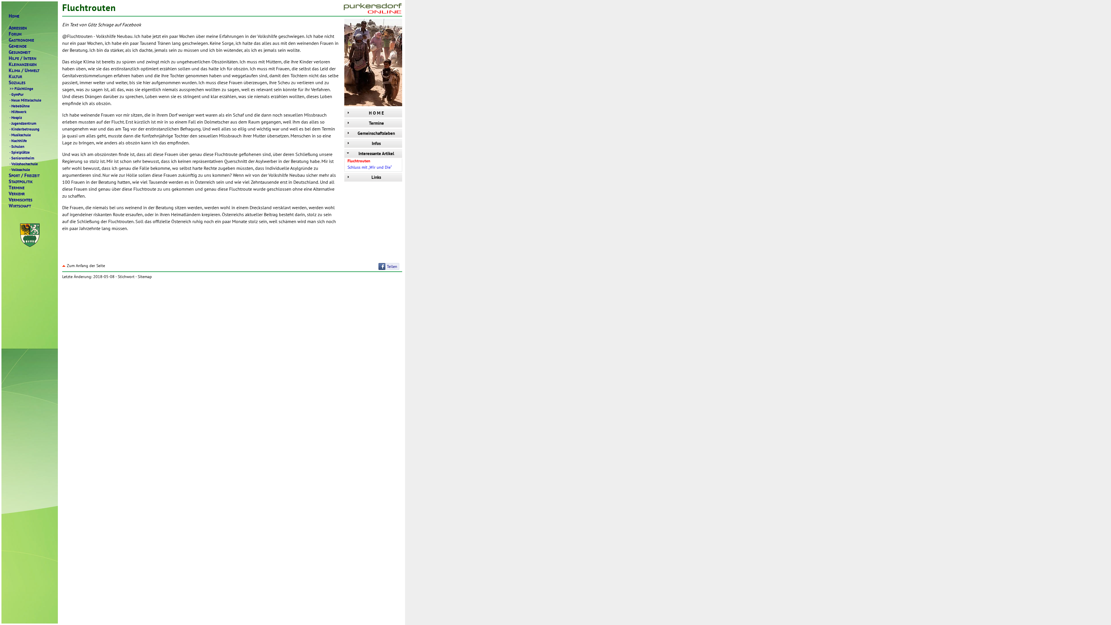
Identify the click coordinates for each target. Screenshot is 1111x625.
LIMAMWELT (24, 70)
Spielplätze (20, 152)
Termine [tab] (376, 123)
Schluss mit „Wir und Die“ (369, 167)
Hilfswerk (18, 111)
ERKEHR (17, 194)
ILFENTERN (22, 58)
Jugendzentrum (23, 123)
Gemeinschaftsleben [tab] (376, 133)
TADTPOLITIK (21, 182)
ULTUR (15, 76)
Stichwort (126, 276)
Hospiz (16, 117)
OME (14, 16)
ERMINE (17, 188)
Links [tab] (376, 177)
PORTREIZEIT (24, 175)
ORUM (15, 34)
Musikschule (20, 134)
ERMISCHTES (20, 200)
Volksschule (20, 169)
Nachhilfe (18, 140)
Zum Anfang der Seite (86, 265)
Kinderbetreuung (24, 129)
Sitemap (145, 276)
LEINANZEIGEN (23, 64)
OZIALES (17, 83)
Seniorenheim (22, 158)
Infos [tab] (376, 143)
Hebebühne (20, 106)
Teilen (392, 266)
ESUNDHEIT (19, 52)
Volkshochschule (24, 163)
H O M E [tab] (376, 113)
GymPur (17, 94)
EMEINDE (18, 46)
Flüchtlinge (21, 88)
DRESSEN (18, 28)
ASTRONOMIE (21, 40)
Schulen (17, 146)
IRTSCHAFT (20, 206)
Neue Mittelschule (25, 100)
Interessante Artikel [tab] (376, 153)
